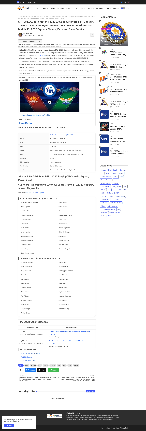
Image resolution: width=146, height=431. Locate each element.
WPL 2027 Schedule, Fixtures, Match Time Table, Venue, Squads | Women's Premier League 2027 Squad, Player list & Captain (119, 115)
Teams (89, 8)
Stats (81, 8)
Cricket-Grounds (114, 212)
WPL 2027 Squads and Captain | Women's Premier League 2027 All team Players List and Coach (119, 152)
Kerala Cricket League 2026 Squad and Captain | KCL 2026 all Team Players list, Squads (119, 103)
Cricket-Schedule (117, 173)
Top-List (103, 196)
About (108, 428)
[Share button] (62, 370)
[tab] (38, 8)
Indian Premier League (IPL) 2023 (61, 135)
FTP (74, 8)
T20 (64, 365)
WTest (103, 206)
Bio (118, 209)
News (52, 8)
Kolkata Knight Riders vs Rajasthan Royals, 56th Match (69, 331)
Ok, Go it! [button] (9, 425)
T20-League (105, 186)
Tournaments (105, 199)
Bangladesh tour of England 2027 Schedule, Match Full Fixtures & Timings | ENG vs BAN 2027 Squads (118, 127)
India (44, 8)
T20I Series (104, 203)
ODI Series (115, 199)
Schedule (123, 170)
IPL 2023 (43, 55)
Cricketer (110, 193)
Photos (103, 216)
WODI (114, 190)
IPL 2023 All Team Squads (35, 193)
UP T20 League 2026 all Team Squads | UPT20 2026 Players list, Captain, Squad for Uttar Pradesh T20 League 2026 (119, 90)
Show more (90, 391)
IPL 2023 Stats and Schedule (30, 353)
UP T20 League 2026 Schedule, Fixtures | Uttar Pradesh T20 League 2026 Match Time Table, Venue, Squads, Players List (118, 78)
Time (69, 365)
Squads (116, 8)
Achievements (112, 206)
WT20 (103, 190)
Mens (119, 186)
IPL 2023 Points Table (28, 361)
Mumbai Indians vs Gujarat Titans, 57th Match (66, 341)
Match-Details (112, 170)
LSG (39, 365)
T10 (108, 190)
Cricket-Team (120, 196)
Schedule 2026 (63, 8)
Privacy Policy (124, 428)
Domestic (104, 212)
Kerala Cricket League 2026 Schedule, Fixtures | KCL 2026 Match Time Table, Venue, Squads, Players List (119, 66)
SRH (59, 365)
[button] (123, 8)
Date (26, 365)
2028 (109, 216)
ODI (121, 176)
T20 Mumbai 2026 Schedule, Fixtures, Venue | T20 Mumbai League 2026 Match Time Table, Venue (118, 53)
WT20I (111, 196)
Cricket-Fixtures (106, 176)
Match (46, 365)
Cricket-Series (105, 183)
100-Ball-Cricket (116, 203)
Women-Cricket (106, 180)
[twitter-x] (125, 2)
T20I (113, 186)
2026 (102, 193)
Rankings (99, 8)
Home (38, 8)
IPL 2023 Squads (26, 357)
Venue (25, 16)
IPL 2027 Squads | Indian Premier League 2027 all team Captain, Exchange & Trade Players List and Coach (119, 140)
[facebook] (121, 2)
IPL (108, 8)
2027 (117, 193)
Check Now (16, 421)
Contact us (115, 428)
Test (125, 186)
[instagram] (128, 2)
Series (116, 180)
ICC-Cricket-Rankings (108, 209)
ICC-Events (122, 190)
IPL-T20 (33, 365)
